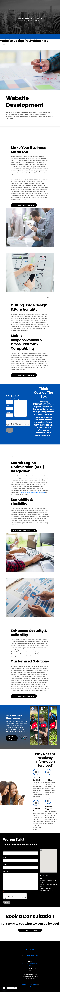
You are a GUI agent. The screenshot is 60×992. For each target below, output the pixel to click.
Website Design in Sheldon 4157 (24, 41)
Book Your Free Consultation (23, 205)
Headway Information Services (29, 984)
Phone (8, 412)
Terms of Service (23, 986)
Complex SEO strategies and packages (33, 492)
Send (10, 430)
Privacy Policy (30, 986)
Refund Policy (38, 986)
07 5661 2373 (48, 884)
